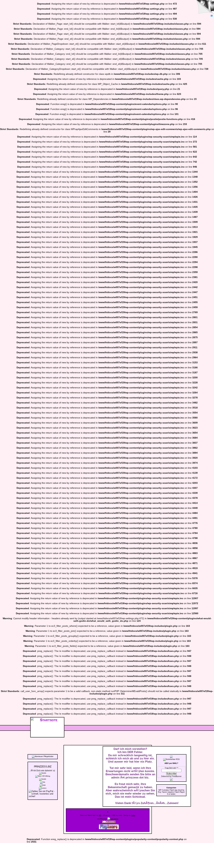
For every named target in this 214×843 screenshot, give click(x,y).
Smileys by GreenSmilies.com (205, 834)
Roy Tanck (162, 792)
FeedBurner (177, 776)
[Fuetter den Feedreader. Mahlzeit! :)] (43, 785)
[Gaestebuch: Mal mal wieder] (42, 782)
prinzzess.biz (42, 766)
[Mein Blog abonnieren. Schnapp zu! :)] (171, 757)
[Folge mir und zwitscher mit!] (171, 780)
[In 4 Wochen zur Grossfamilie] (42, 773)
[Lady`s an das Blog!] (42, 779)
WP (100, 815)
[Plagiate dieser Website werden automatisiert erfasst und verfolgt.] (109, 829)
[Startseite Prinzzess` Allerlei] (113, 819)
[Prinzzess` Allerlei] (47, 736)
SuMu (133, 815)
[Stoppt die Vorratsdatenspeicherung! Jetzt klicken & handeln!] (204, 7)
